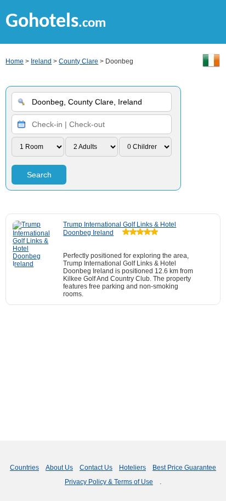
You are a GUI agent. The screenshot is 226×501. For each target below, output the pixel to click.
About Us (59, 467)
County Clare (78, 61)
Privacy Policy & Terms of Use (109, 482)
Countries (24, 467)
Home (14, 61)
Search (39, 174)
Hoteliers (132, 467)
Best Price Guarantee (184, 467)
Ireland (41, 61)
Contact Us (96, 467)
